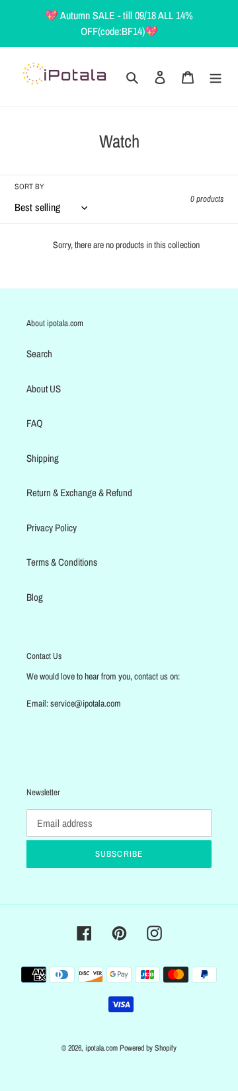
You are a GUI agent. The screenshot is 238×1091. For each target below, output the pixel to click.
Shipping (42, 458)
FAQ (34, 423)
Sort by (29, 186)
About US (43, 389)
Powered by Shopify (148, 1048)
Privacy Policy (51, 528)
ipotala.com (101, 1048)
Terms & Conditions (61, 562)
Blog (34, 597)
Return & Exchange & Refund (79, 493)
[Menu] (215, 77)
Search (39, 354)
